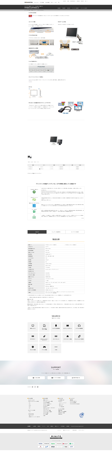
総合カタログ (61, 405)
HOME (24, 10)
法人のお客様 (31, 398)
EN (87, 1)
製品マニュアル (61, 404)
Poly (29, 402)
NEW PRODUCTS (72, 1)
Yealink (30, 405)
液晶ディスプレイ (33, 10)
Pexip (29, 406)
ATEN (29, 411)
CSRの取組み (63, 426)
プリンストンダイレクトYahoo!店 (74, 403)
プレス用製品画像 (61, 406)
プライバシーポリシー (81, 430)
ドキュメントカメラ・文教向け (47, 411)
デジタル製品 (28, 10)
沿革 (48, 426)
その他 (44, 415)
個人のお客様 (46, 398)
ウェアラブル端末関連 (46, 402)
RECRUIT (82, 1)
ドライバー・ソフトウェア (62, 402)
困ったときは (61, 398)
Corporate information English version (77, 426)
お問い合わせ (60, 414)
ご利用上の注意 (74, 430)
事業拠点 (39, 426)
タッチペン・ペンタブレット (47, 403)
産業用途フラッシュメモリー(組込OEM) (34, 416)
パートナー (43, 426)
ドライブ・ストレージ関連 (47, 410)
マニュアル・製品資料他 (56, 231)
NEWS (68, 1)
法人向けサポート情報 (61, 412)
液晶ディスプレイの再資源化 (62, 411)
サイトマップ (59, 430)
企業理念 (52, 426)
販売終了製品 (60, 410)
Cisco (29, 404)
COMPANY (78, 1)
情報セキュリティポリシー (66, 430)
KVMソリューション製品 (31, 410)
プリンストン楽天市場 (73, 402)
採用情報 (67, 426)
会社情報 (29, 426)
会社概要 (34, 426)
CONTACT (64, 1)
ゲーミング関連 (45, 414)
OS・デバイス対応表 (75, 231)
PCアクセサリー (45, 406)
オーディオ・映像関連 (46, 405)
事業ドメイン (57, 426)
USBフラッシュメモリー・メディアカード (49, 407)
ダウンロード (60, 401)
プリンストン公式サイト (73, 401)
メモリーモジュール (46, 409)
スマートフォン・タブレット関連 (47, 401)
